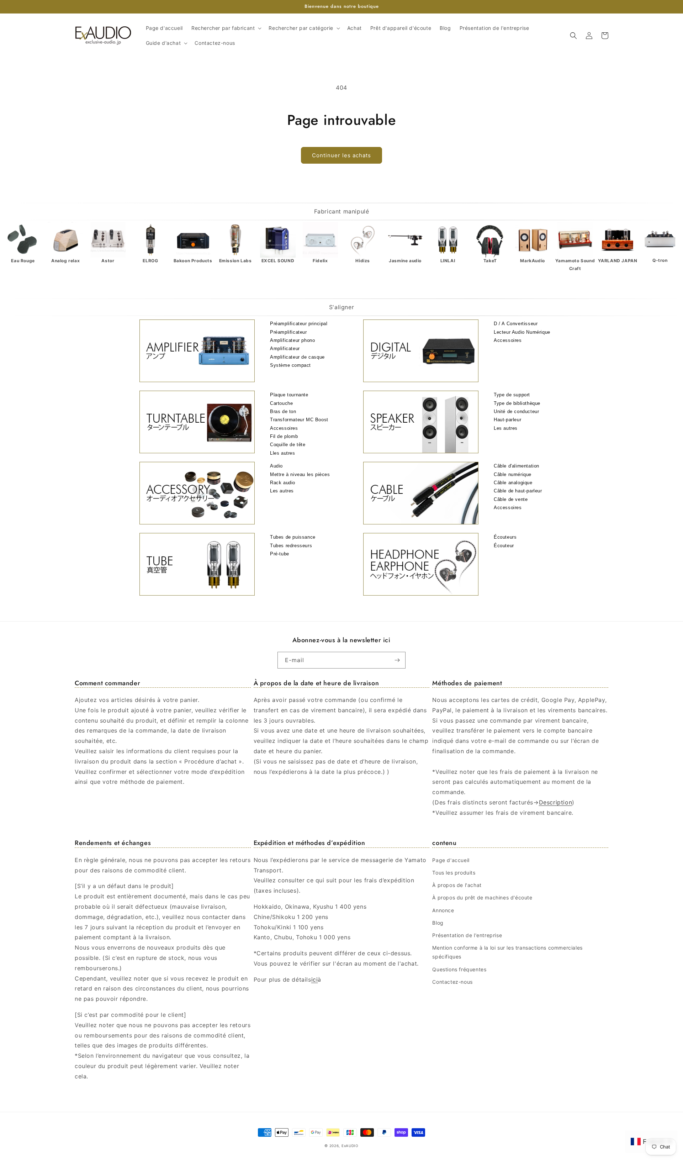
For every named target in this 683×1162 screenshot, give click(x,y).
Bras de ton (283, 411)
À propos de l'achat (456, 885)
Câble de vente (511, 499)
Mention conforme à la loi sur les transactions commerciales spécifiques (507, 952)
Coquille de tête (288, 444)
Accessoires (508, 340)
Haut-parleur (507, 419)
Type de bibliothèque (517, 403)
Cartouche (281, 403)
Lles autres (282, 453)
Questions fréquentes (459, 969)
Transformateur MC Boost (299, 419)
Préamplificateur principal (299, 323)
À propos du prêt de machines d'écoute (482, 897)
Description (555, 802)
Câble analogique (513, 482)
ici (314, 979)
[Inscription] (397, 660)
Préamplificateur (288, 332)
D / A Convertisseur (516, 323)
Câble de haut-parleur (518, 490)
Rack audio (282, 482)
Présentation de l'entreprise (467, 935)
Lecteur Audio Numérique (522, 332)
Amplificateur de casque (297, 357)
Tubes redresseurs (291, 545)
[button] (225, 28)
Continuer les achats (341, 155)
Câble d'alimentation (516, 466)
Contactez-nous (452, 982)
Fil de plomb (284, 436)
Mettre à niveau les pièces (300, 474)
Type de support (512, 394)
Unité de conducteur (516, 411)
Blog (437, 923)
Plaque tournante (289, 394)
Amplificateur (285, 348)
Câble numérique (512, 474)
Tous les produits (453, 873)
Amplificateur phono (292, 340)
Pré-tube (279, 553)
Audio (276, 466)
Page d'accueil (450, 860)
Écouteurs (505, 537)
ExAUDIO (350, 1145)
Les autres (506, 428)
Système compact (290, 365)
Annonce (443, 910)
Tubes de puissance (293, 537)
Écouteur (504, 545)
